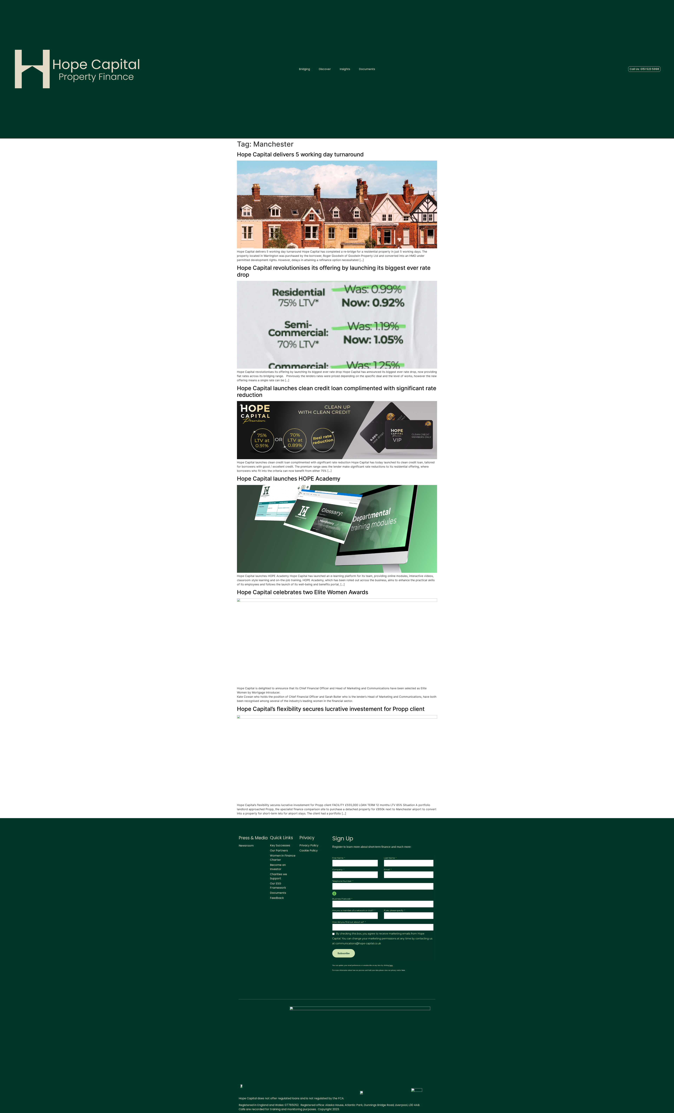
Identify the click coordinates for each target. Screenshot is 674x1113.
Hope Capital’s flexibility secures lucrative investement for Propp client (331, 708)
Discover (325, 69)
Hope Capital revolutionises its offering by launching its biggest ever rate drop (334, 271)
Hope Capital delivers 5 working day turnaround (301, 154)
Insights (345, 69)
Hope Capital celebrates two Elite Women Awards (302, 592)
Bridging (304, 69)
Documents (367, 69)
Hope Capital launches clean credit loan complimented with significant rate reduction (336, 391)
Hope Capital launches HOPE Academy (289, 478)
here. (403, 970)
